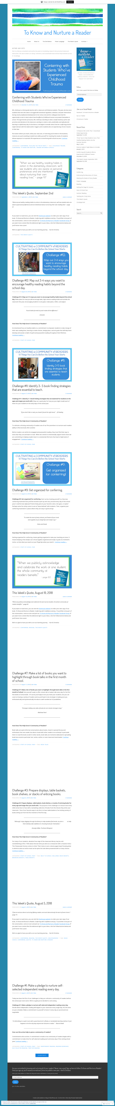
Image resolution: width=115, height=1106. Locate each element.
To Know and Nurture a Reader (57, 32)
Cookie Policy (33, 1103)
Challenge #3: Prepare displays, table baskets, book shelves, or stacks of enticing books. (39, 792)
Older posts (42, 1055)
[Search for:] (90, 213)
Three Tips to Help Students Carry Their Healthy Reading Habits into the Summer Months (88, 140)
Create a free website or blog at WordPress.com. (45, 1098)
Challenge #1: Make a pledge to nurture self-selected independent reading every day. (37, 987)
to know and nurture (28, 147)
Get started (70, 1)
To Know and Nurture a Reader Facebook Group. (55, 220)
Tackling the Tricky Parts (38, 145)
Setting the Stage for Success (85, 187)
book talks (44, 744)
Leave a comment (67, 197)
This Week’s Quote (73, 41)
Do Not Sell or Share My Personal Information (70, 1098)
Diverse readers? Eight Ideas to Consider (88, 147)
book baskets (64, 856)
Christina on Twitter (82, 119)
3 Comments (68, 393)
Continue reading (18, 335)
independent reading (48, 1046)
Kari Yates (35, 105)
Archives (83, 41)
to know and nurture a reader (42, 940)
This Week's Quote (26, 234)
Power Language (59, 41)
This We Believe (47, 41)
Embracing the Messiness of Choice (87, 175)
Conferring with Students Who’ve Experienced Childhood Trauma (39, 99)
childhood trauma (58, 145)
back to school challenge (50, 856)
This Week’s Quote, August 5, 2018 (32, 903)
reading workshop (62, 1046)
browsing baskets (18, 857)
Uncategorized (53, 938)
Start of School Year (27, 340)
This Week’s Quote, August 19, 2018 (32, 593)
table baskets (30, 857)
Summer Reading (81, 193)
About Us (36, 41)
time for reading (34, 1048)
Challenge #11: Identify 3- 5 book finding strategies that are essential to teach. (41, 387)
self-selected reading (19, 1048)
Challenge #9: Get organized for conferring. (37, 490)
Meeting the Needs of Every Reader (87, 178)
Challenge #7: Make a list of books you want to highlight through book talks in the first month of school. (39, 677)
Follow (79, 87)
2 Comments (68, 105)
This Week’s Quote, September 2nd (32, 193)
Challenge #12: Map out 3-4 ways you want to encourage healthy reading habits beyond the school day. (38, 284)
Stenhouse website (45, 216)
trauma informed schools (45, 147)
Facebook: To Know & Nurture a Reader (88, 112)
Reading (31, 627)
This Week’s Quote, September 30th (87, 159)
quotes (28, 940)
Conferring (24, 145)
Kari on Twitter (81, 116)
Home (29, 41)
